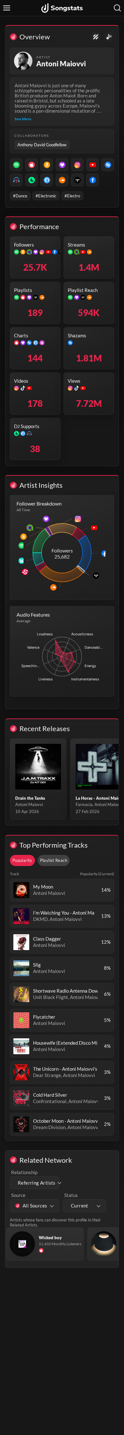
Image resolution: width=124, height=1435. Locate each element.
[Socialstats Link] (96, 36)
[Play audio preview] (21, 890)
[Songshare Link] (109, 36)
